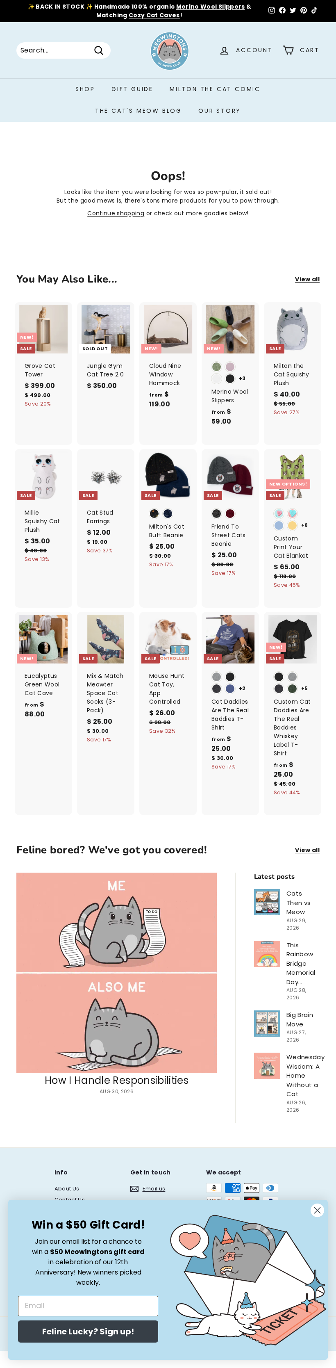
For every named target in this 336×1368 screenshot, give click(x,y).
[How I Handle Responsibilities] (116, 973)
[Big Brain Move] (267, 1023)
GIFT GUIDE (132, 89)
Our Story (219, 111)
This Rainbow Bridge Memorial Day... (301, 963)
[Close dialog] (317, 1210)
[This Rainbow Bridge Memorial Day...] (267, 954)
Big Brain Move (299, 1019)
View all (307, 279)
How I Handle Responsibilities (116, 1080)
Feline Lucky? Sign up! (88, 1331)
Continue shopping (115, 213)
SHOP (85, 89)
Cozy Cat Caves (154, 15)
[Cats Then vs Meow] (267, 902)
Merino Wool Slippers (210, 6)
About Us (66, 1188)
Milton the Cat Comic (215, 89)
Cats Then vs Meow (298, 902)
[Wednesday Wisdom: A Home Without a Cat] (267, 1066)
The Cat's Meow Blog (138, 111)
